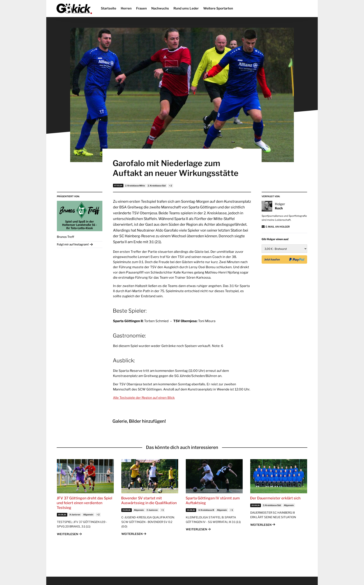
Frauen (141, 8)
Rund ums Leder (186, 8)
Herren (126, 8)
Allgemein (88, 514)
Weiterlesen (67, 534)
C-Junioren (152, 510)
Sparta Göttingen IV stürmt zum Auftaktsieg (213, 500)
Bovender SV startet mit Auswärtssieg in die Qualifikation (149, 500)
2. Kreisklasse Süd (157, 185)
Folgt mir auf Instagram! (73, 244)
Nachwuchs (160, 8)
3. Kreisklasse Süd (272, 505)
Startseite (108, 8)
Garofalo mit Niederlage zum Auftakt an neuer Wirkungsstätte (175, 168)
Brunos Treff (65, 237)
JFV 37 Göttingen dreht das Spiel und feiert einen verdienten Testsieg (84, 503)
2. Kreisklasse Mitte (135, 185)
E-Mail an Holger (278, 226)
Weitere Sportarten (218, 8)
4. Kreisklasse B (206, 510)
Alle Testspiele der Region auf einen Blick (144, 398)
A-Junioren (74, 514)
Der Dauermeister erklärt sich (275, 498)
